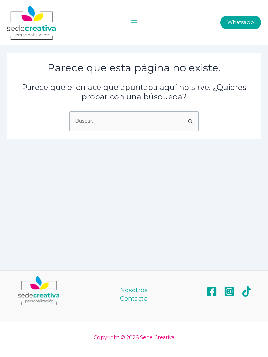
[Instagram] (229, 291)
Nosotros (134, 290)
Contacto (134, 298)
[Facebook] (212, 291)
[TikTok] (246, 291)
